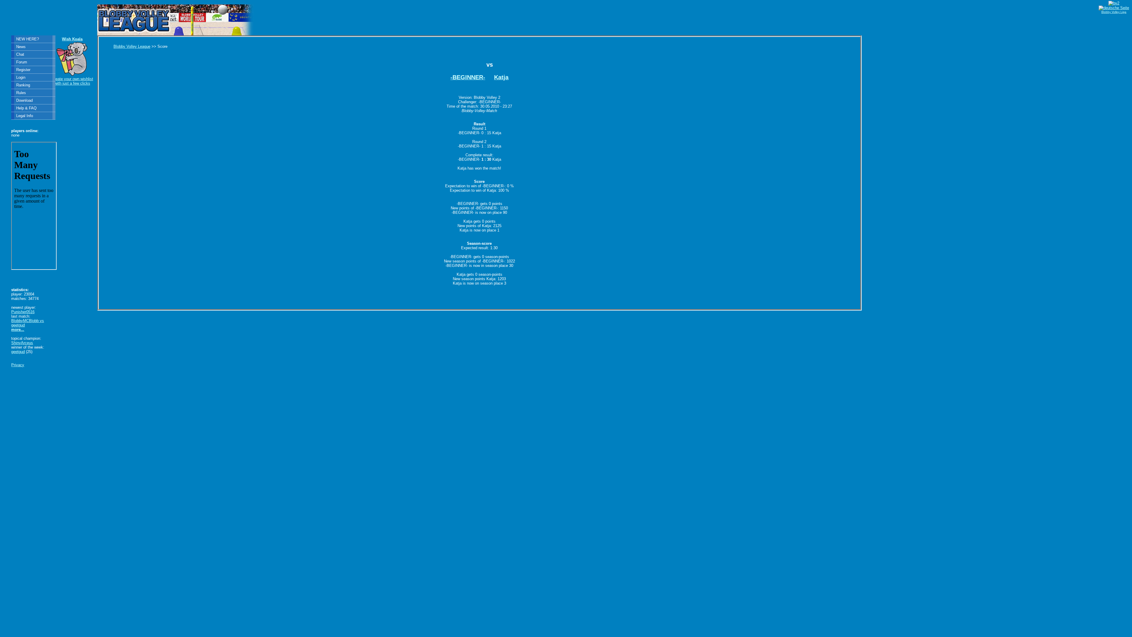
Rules (21, 93)
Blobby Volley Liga (1113, 12)
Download (24, 100)
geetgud (18, 351)
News (21, 47)
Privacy (17, 365)
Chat (20, 54)
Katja (501, 77)
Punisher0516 (22, 312)
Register (23, 70)
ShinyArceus (22, 343)
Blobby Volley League (131, 46)
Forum (21, 62)
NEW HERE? (27, 39)
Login (20, 77)
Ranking (23, 85)
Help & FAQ (26, 108)
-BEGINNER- (467, 77)
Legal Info (24, 116)
